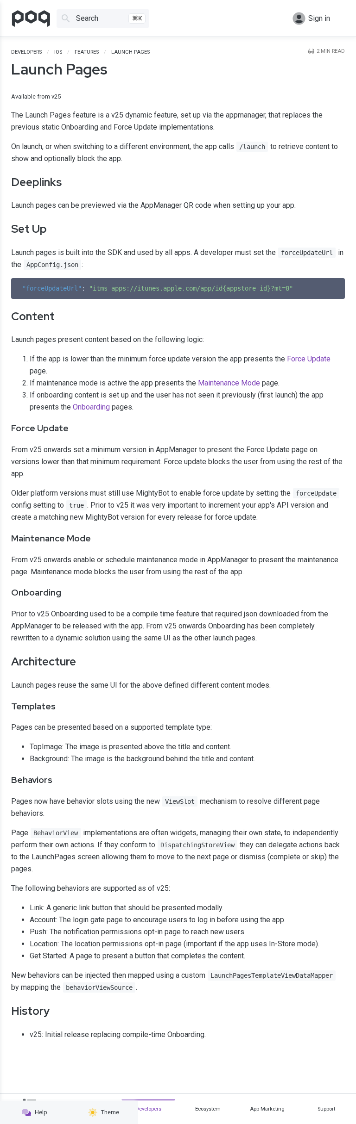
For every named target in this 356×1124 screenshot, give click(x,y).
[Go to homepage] (31, 18)
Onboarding (91, 407)
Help (41, 1112)
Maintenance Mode (229, 383)
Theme (110, 1112)
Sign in (319, 18)
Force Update (309, 358)
